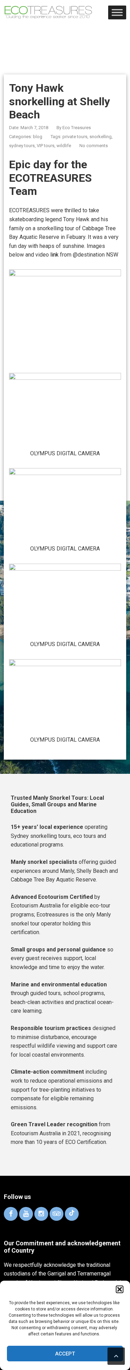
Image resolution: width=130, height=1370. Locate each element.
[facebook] (11, 1214)
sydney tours (22, 145)
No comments (93, 145)
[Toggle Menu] (117, 12)
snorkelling (100, 136)
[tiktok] (72, 1214)
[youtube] (26, 1214)
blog (37, 136)
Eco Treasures (76, 127)
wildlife (64, 145)
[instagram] (41, 1214)
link (54, 254)
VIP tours (45, 145)
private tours (74, 136)
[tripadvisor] (56, 1214)
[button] (119, 1289)
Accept (65, 1354)
